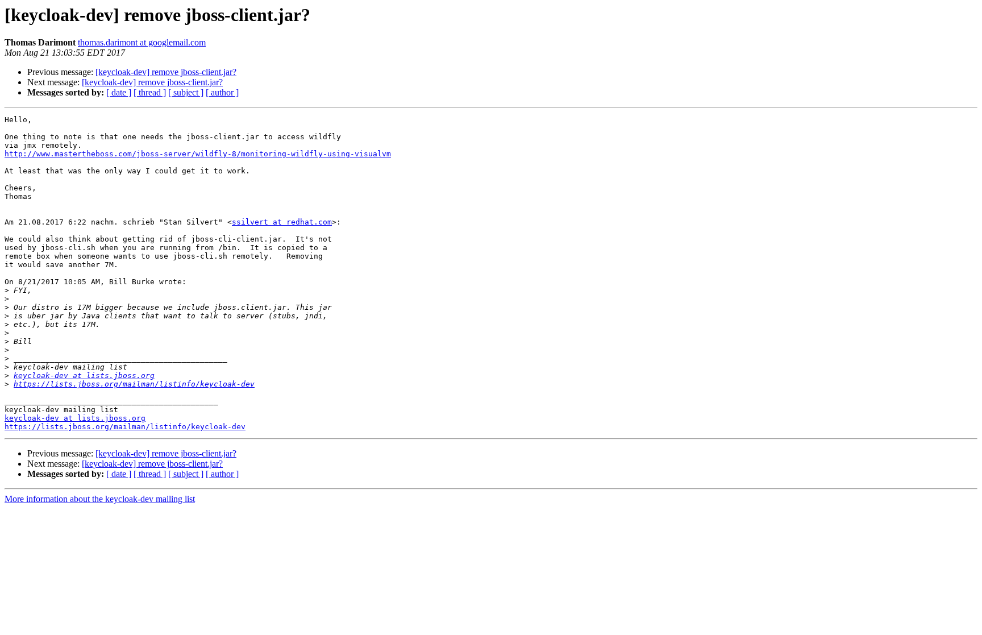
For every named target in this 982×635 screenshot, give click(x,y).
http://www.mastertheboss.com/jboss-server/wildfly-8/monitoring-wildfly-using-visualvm (198, 154)
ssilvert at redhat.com (282, 222)
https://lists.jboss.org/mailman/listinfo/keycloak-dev (134, 384)
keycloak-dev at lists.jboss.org (84, 375)
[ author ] (222, 92)
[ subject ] (185, 92)
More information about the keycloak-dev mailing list (100, 499)
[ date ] (118, 92)
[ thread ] (150, 92)
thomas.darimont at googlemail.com (142, 42)
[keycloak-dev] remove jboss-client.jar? (165, 72)
